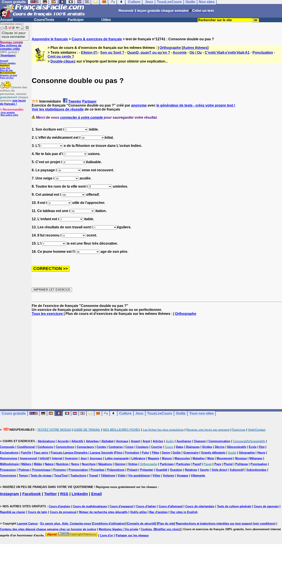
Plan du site (6, 70)
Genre (166, 452)
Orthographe (170, 48)
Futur (145, 452)
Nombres (62, 464)
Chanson (200, 441)
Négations (105, 464)
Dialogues (193, 447)
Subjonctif (237, 469)
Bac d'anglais (158, 512)
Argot (146, 441)
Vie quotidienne (139, 475)
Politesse (241, 464)
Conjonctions (65, 447)
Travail (93, 475)
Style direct (219, 469)
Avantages (8, 55)
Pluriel (228, 464)
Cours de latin (37, 512)
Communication (219, 441)
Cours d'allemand (171, 506)
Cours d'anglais (59, 506)
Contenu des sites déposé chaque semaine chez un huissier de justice (48, 529)
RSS (64, 494)
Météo (38, 464)
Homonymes (8, 458)
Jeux (139, 413)
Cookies (146, 529)
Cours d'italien (146, 506)
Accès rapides (8, 63)
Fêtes (155, 452)
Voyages (182, 475)
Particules (183, 464)
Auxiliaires (183, 441)
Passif (197, 464)
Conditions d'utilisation (109, 523)
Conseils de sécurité (141, 523)
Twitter (50, 494)
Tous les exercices (47, 314)
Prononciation (78, 469)
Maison (167, 458)
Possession (8, 469)
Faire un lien (6, 77)
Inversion (71, 458)
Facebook (31, 494)
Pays (217, 464)
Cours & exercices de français (97, 39)
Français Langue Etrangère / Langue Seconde (82, 452)
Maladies (199, 458)
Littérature (138, 458)
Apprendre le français (50, 39)
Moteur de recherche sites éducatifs (103, 512)
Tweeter (74, 101)
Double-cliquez (63, 61)
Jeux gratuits (8, 112)
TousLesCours (159, 413)
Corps (129, 447)
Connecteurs (85, 447)
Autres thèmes (195, 48)
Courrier (156, 447)
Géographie (247, 452)
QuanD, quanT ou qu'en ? (148, 52)
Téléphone (108, 475)
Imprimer (5, 65)
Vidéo (122, 475)
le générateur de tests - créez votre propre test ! (195, 105)
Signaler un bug (8, 75)
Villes (156, 475)
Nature (49, 464)
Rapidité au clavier (12, 512)
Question (176, 469)
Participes (167, 464)
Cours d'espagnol (121, 506)
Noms (75, 464)
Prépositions (115, 469)
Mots (210, 458)
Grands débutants (213, 452)
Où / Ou (195, 52)
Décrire (219, 447)
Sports (204, 469)
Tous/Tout (61, 475)
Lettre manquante (117, 458)
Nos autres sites (9, 115)
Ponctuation (262, 52)
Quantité (161, 469)
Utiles (106, 20)
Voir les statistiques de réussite (58, 109)
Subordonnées (256, 469)
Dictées (207, 447)
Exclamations (9, 452)
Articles (158, 441)
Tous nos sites (201, 413)
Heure (261, 452)
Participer (76, 20)
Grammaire (191, 452)
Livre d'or (5, 68)
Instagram (9, 494)
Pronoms (59, 469)
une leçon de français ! (13, 102)
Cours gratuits (14, 413)
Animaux (122, 441)
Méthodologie (9, 464)
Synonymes (8, 475)
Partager (89, 101)
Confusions (45, 447)
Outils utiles (138, 512)
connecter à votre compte (81, 117)
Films (118, 452)
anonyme (139, 105)
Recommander (8, 73)
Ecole (252, 447)
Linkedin (80, 494)
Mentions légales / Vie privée (118, 529)
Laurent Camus (27, 523)
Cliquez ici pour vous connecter (14, 34)
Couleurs (142, 447)
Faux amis (41, 452)
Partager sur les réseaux (132, 535)
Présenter (146, 469)
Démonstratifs (236, 447)
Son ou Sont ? (112, 52)
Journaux (95, 458)
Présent (132, 469)
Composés (7, 447)
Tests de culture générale (234, 506)
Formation (132, 452)
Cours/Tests (44, 20)
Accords (63, 441)
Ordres (132, 464)
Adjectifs (77, 441)
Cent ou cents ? (61, 56)
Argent (135, 441)
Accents (180, 52)
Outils (181, 413)
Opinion (120, 464)
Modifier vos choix (167, 529)
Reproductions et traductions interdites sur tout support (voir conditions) (225, 523)
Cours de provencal (63, 512)
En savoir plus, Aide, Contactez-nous (65, 523)
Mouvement (224, 458)
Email (96, 494)
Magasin (153, 458)
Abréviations (46, 441)
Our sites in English (184, 512)
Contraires (116, 447)
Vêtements (198, 475)
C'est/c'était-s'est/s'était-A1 (227, 52)
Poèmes (24, 469)
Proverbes (97, 469)
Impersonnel (28, 458)
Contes (101, 447)
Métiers (26, 464)
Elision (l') (89, 52)
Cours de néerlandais (199, 506)
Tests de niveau (41, 475)
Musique (241, 458)
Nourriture (89, 464)
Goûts (177, 452)
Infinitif (44, 458)
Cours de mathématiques (90, 506)
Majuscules (182, 458)
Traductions (78, 475)
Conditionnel (26, 447)
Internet (57, 458)
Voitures (168, 475)
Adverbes (92, 441)
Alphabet (107, 441)
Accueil (6, 20)
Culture (125, 413)
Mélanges (255, 458)
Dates (179, 447)
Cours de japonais (266, 506)
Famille (26, 452)
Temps (23, 475)
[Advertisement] (157, 358)
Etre (262, 447)
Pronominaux (41, 469)
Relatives (191, 469)
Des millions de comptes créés (11, 45)
